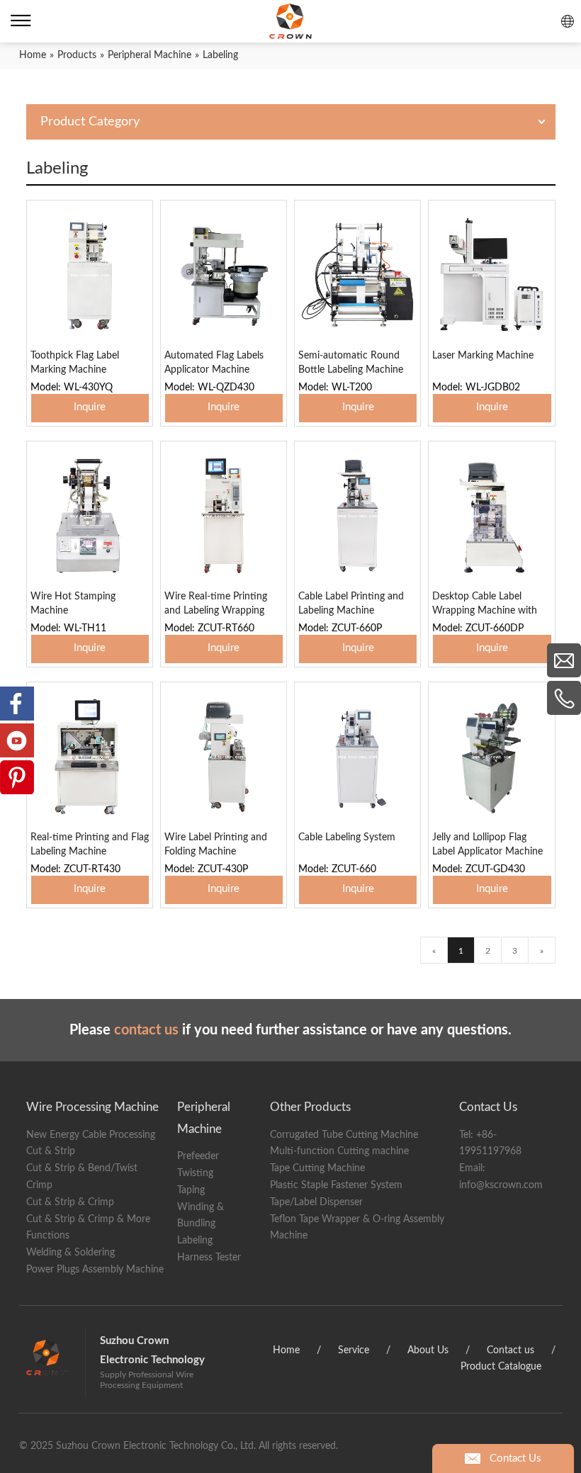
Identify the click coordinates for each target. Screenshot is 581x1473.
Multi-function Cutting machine (339, 1151)
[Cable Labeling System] (357, 757)
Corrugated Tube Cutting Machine (344, 1135)
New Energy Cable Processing (90, 1135)
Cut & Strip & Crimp (70, 1202)
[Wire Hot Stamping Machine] (89, 516)
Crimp (39, 1185)
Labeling (195, 1241)
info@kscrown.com (501, 1185)
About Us (428, 1350)
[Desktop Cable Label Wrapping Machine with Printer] (491, 516)
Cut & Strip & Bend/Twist (81, 1168)
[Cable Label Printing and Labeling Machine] (357, 516)
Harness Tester (209, 1258)
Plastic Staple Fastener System (336, 1185)
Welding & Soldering (70, 1253)
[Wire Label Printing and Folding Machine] (223, 757)
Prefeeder (198, 1156)
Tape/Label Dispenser (316, 1202)
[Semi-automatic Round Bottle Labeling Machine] (357, 275)
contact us (146, 1030)
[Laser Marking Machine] (491, 275)
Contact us (510, 1350)
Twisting (195, 1173)
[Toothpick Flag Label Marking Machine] (89, 275)
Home (286, 1350)
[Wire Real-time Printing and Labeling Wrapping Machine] (223, 516)
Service (353, 1350)
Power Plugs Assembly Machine (95, 1270)
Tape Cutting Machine (317, 1168)
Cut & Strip (50, 1151)
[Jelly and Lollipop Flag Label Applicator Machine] (491, 757)
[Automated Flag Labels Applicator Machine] (223, 275)
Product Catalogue (501, 1367)
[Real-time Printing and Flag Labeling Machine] (89, 757)
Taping (191, 1190)
